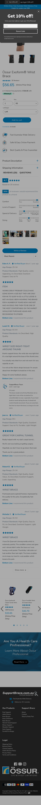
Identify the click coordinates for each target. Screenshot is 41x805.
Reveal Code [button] (20, 31)
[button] (38, 11)
